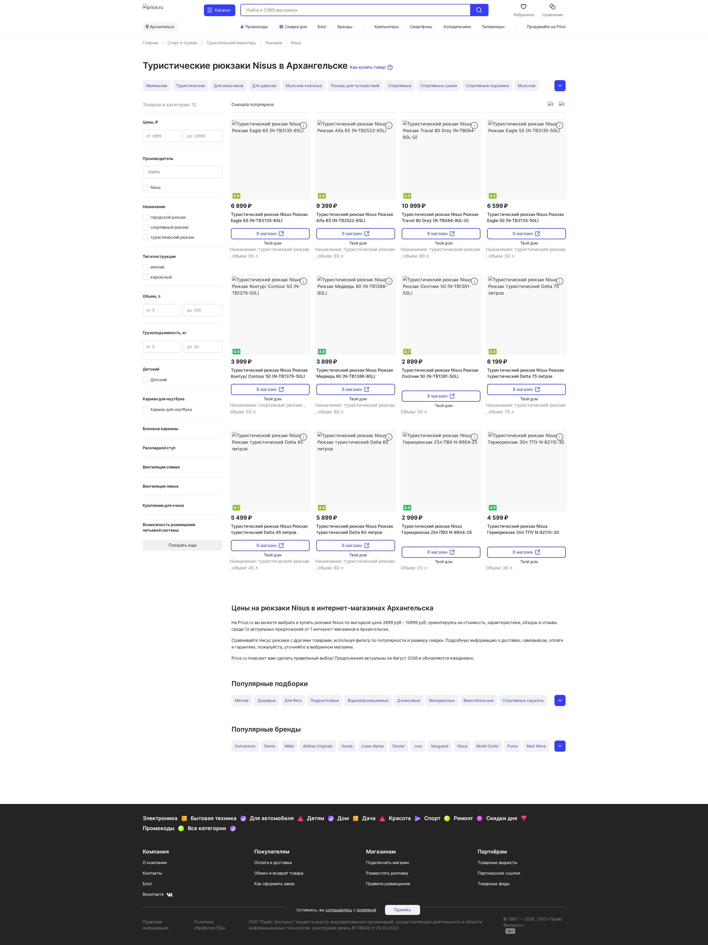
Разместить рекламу (387, 873)
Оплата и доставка (273, 862)
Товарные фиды (494, 883)
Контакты (152, 873)
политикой (366, 909)
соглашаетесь (339, 909)
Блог (147, 883)
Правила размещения (388, 883)
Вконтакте (153, 894)
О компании (155, 862)
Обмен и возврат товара (278, 873)
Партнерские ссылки (499, 873)
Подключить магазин (387, 862)
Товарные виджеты (497, 862)
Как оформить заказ (274, 883)
